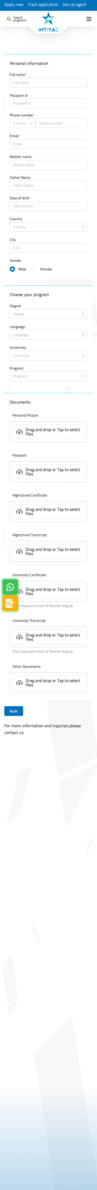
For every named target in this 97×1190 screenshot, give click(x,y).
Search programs (19, 18)
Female (46, 269)
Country (16, 219)
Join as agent (74, 4)
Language (17, 327)
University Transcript (29, 620)
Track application (43, 4)
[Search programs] (8, 19)
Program (16, 368)
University (18, 348)
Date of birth (20, 198)
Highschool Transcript (29, 534)
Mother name (21, 157)
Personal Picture (25, 415)
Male (22, 269)
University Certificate (29, 574)
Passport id (18, 96)
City (13, 240)
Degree (15, 306)
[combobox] (23, 123)
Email (15, 136)
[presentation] (48, 431)
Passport (19, 455)
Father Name (20, 178)
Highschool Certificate (29, 495)
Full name (18, 75)
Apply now (13, 4)
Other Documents (26, 666)
